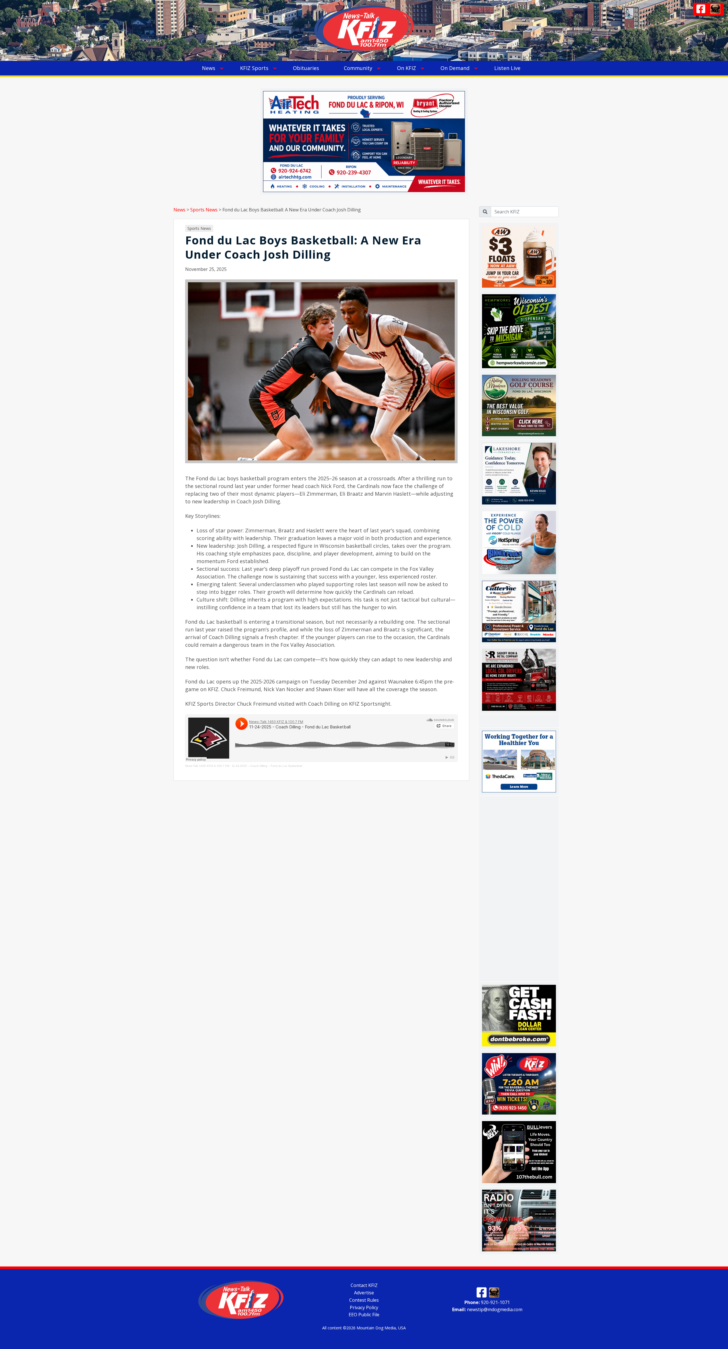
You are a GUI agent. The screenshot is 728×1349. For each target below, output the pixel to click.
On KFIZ (406, 68)
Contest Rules (364, 1300)
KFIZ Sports (254, 68)
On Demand (455, 68)
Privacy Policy (364, 1307)
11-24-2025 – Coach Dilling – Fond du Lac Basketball (267, 765)
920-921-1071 (487, 1302)
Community (358, 68)
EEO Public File (364, 1314)
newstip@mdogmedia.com (487, 1309)
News (208, 68)
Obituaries (306, 68)
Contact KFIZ (364, 1285)
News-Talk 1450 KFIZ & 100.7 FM (207, 765)
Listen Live (507, 68)
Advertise (364, 1293)
